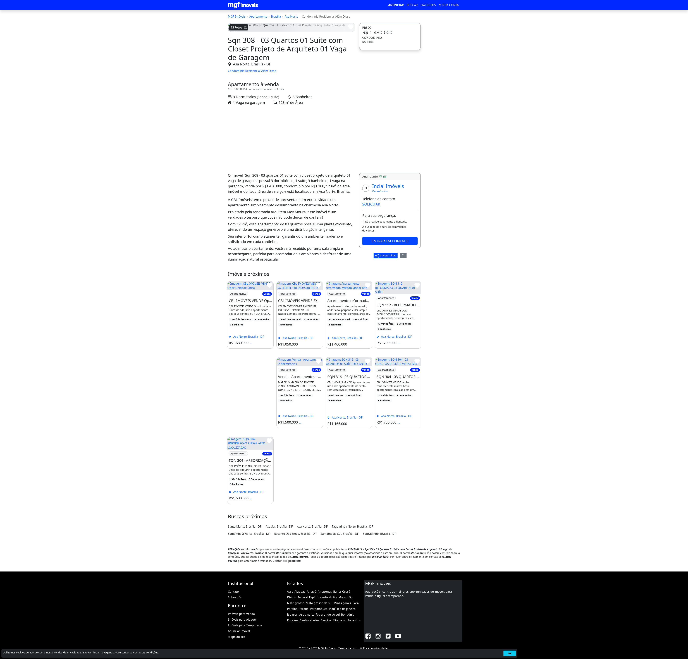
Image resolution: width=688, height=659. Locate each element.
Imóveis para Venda (241, 614)
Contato (233, 592)
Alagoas (300, 592)
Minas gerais (342, 603)
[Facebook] (368, 636)
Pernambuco (319, 609)
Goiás (333, 597)
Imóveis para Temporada (245, 625)
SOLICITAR (371, 204)
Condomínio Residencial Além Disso (252, 71)
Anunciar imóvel (239, 631)
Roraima (292, 620)
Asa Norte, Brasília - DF (252, 64)
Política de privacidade (374, 648)
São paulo (339, 620)
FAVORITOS (428, 5)
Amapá (311, 592)
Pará (355, 603)
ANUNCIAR (396, 5)
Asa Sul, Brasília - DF (279, 526)
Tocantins (354, 620)
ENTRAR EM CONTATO (390, 240)
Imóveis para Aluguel (242, 620)
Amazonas (325, 592)
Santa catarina (309, 620)
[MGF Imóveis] (243, 5)
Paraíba (292, 609)
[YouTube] (398, 636)
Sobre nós (235, 597)
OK (510, 653)
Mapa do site (236, 637)
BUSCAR (412, 5)
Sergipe (326, 620)
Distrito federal (297, 597)
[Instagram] (378, 636)
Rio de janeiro (346, 609)
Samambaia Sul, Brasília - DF (340, 534)
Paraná (304, 609)
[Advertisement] (291, 139)
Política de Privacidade (67, 652)
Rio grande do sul (328, 615)
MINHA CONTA (449, 5)
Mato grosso (295, 603)
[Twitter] (388, 636)
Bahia (337, 592)
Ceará (346, 592)
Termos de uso (347, 648)
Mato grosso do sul (319, 603)
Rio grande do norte (300, 615)
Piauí (332, 609)
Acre (290, 592)
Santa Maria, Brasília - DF (244, 526)
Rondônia (347, 615)
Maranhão (345, 597)
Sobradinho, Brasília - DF (379, 534)
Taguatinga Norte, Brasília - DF (352, 526)
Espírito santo (318, 597)
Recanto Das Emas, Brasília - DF (295, 534)
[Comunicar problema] (403, 255)
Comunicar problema (287, 561)
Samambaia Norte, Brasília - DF (249, 534)
